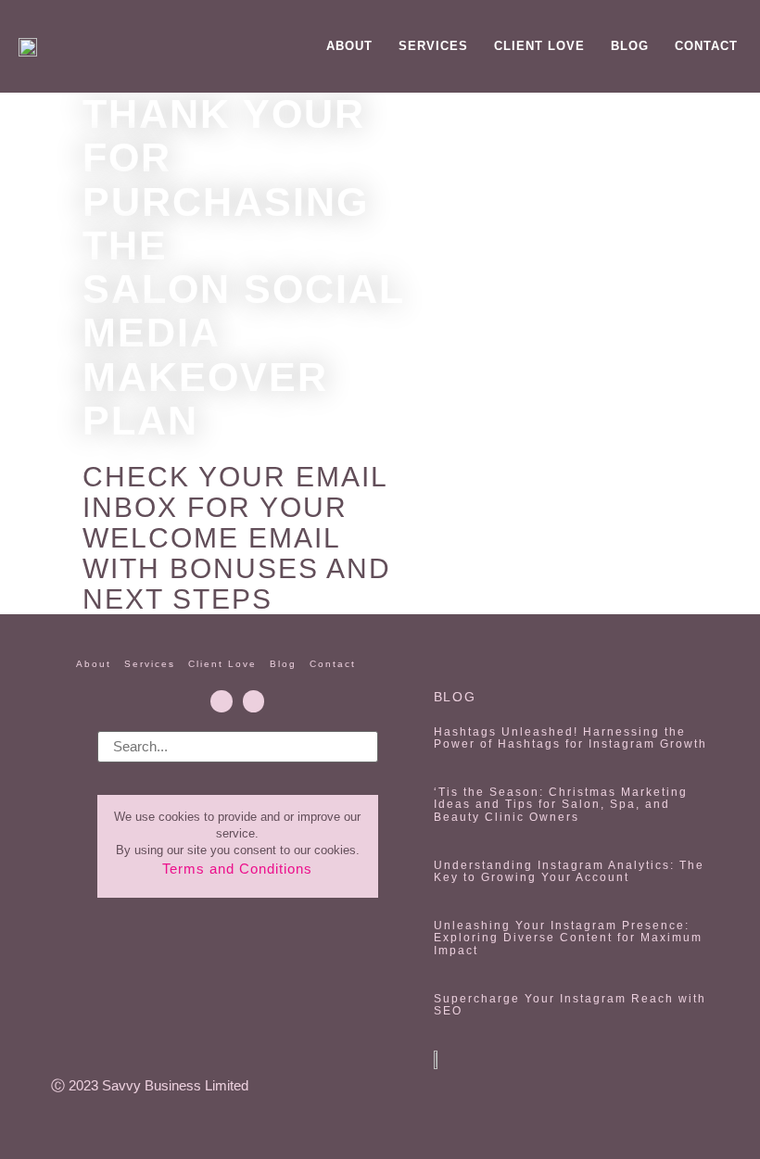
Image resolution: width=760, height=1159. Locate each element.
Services (433, 46)
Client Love (539, 46)
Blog (630, 46)
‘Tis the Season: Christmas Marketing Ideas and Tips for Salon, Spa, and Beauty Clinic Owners (561, 804)
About (349, 46)
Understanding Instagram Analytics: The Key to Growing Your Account (569, 871)
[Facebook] (221, 701)
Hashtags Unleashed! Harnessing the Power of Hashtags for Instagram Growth (570, 737)
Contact (706, 46)
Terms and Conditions (237, 868)
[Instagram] (253, 701)
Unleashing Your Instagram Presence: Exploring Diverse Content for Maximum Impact (568, 937)
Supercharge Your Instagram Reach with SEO (570, 1004)
